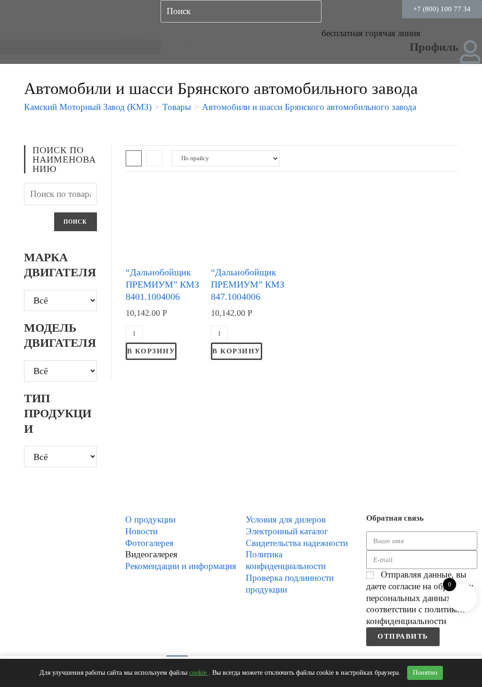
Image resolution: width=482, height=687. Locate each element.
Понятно (425, 672)
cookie (199, 672)
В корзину (151, 351)
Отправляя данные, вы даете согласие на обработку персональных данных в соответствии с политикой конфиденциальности (420, 598)
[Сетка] (134, 158)
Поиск (76, 222)
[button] (442, 9)
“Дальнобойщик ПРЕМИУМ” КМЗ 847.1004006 (247, 284)
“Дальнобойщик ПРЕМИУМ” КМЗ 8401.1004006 (162, 284)
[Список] (154, 158)
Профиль (434, 46)
